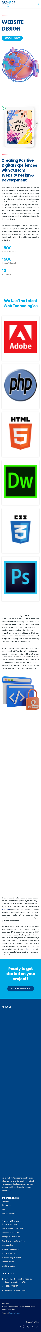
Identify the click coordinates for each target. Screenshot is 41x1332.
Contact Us (6, 1205)
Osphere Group (14, 1313)
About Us (5, 1201)
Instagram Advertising (11, 1237)
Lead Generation (8, 1266)
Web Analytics (7, 1245)
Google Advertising (9, 1224)
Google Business (8, 1253)
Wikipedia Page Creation (11, 1258)
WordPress (6, 909)
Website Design (8, 1262)
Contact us (30, 949)
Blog (3, 1209)
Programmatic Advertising (12, 1228)
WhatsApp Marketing (10, 1249)
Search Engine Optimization (13, 1241)
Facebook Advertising (10, 1233)
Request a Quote (8, 1213)
